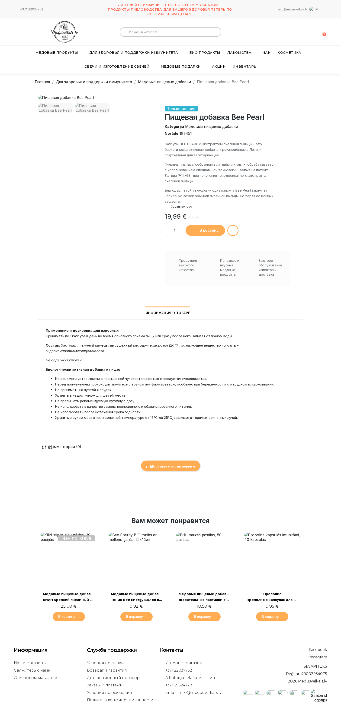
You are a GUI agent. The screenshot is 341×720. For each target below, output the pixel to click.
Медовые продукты (56, 53)
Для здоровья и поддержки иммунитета (133, 53)
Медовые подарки (181, 66)
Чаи (267, 53)
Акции (219, 66)
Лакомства (239, 53)
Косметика (289, 53)
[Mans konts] (306, 32)
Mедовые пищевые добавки (211, 126)
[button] (42, 97)
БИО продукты (204, 53)
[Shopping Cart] (322, 32)
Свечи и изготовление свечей (116, 66)
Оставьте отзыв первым (173, 466)
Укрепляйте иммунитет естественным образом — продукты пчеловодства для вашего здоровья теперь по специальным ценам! (170, 9)
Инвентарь (245, 66)
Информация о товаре (167, 313)
